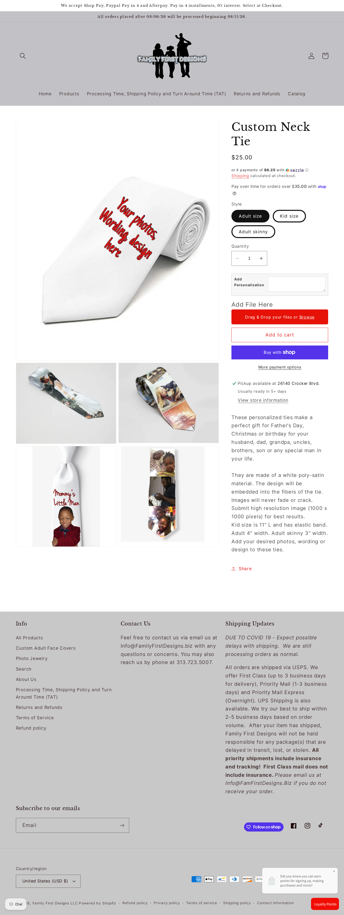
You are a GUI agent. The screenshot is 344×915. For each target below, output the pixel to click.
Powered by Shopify (97, 903)
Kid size (289, 216)
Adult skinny (253, 231)
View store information (263, 400)
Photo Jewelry (32, 658)
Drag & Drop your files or (280, 317)
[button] (23, 56)
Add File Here (252, 304)
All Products (29, 637)
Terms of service (201, 903)
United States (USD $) (45, 880)
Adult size (250, 216)
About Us (26, 679)
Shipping (240, 175)
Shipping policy (237, 903)
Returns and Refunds (39, 707)
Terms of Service (35, 717)
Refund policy (31, 728)
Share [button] (245, 568)
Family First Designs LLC (55, 903)
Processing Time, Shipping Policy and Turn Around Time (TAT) (64, 693)
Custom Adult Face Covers (46, 648)
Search (24, 669)
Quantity (240, 246)
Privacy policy (167, 903)
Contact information (275, 903)
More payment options (280, 367)
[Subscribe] (122, 825)
